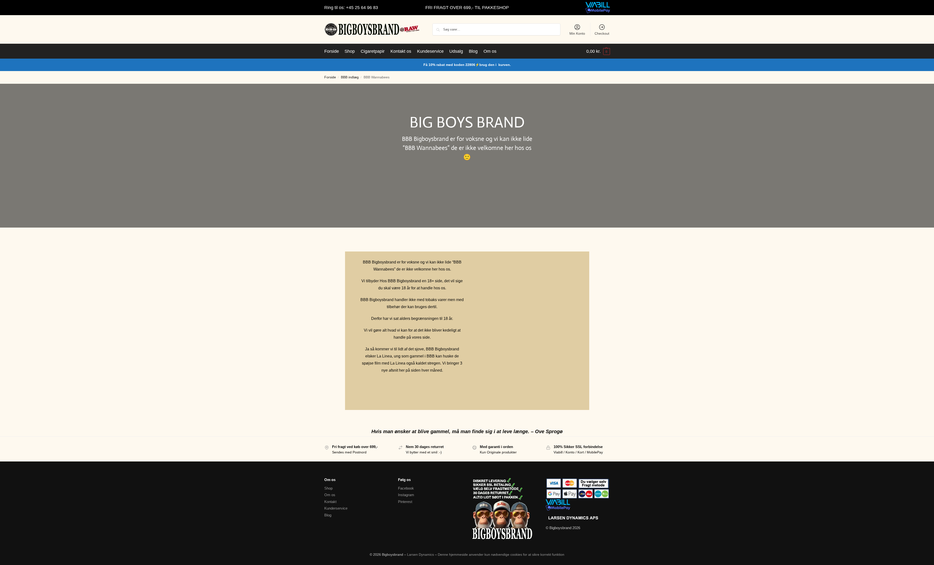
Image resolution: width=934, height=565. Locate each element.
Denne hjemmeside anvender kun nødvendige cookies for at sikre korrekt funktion (501, 554)
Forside (330, 77)
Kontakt (330, 502)
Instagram (406, 495)
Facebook (406, 488)
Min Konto (577, 33)
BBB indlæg (350, 77)
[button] (598, 51)
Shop (328, 488)
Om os (329, 495)
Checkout (602, 33)
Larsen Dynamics (421, 554)
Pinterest (405, 502)
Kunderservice (335, 508)
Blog (327, 515)
